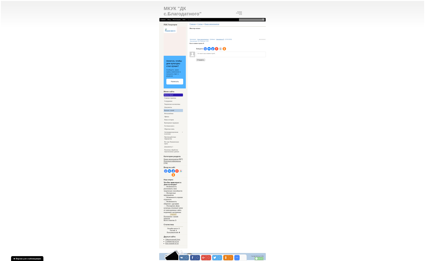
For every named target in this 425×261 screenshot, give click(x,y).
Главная (163, 20)
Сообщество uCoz (172, 241)
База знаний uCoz (172, 243)
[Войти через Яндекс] (177, 171)
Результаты (168, 216)
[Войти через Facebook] (173, 171)
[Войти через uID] (165, 171)
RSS (184, 20)
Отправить (200, 60)
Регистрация (177, 20)
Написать (175, 81)
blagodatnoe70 (220, 39)
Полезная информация (172, 161)
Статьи (200, 24)
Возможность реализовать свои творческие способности (173, 189)
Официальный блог (172, 239)
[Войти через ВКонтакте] (169, 171)
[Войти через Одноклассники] (173, 175)
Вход (169, 20)
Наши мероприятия (171, 159)
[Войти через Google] (181, 171)
